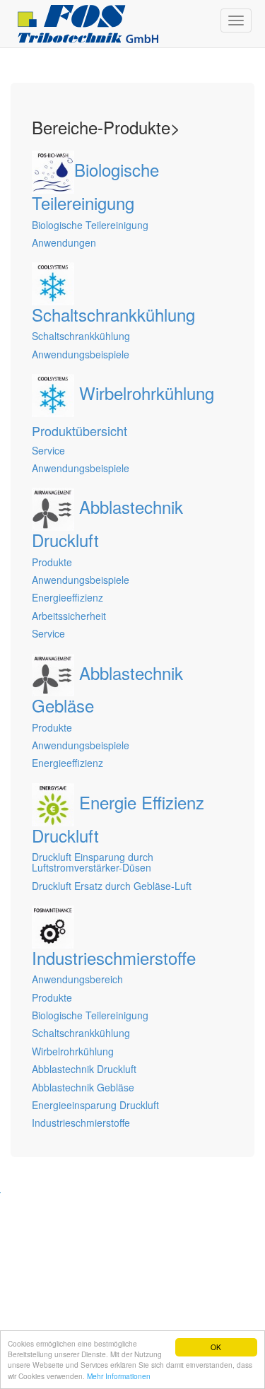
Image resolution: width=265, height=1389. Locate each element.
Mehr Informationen (119, 1376)
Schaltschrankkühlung (81, 1033)
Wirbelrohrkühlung (73, 1051)
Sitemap (29, 1228)
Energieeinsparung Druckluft (95, 1105)
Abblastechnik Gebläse (83, 1087)
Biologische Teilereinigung (90, 1015)
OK (216, 1347)
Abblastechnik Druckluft (84, 1069)
